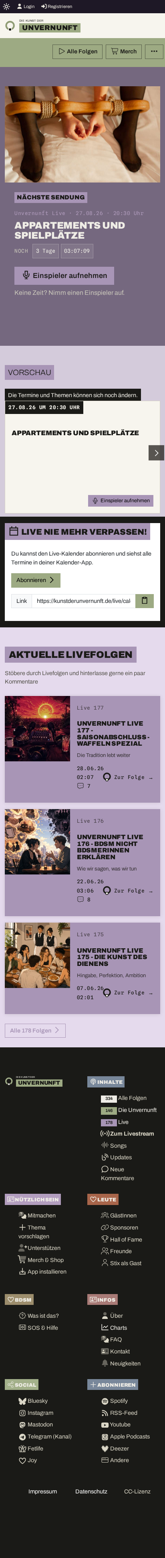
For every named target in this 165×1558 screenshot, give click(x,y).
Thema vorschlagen (33, 1232)
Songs (118, 1145)
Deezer (119, 1448)
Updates (120, 1157)
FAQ (115, 1339)
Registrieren (59, 6)
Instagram (39, 1413)
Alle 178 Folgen (31, 1030)
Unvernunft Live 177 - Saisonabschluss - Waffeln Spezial (113, 733)
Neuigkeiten (125, 1363)
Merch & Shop (45, 1260)
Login (28, 6)
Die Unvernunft (131, 1110)
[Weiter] (156, 453)
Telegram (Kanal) (49, 1436)
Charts (118, 1328)
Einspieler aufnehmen (69, 276)
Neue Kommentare (117, 1173)
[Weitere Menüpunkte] (154, 52)
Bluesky (37, 1401)
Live (117, 1122)
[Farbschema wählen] (6, 6)
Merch (128, 51)
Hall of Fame (125, 1239)
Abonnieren (31, 580)
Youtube (120, 1424)
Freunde (120, 1251)
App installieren (46, 1271)
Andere (119, 1460)
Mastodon (39, 1424)
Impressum (42, 1491)
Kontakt (119, 1351)
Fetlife (34, 1448)
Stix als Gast (125, 1263)
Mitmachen (41, 1215)
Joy (31, 1460)
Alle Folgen (81, 51)
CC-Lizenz (137, 1491)
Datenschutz (91, 1491)
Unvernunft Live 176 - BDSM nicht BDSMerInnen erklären (110, 847)
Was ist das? (42, 1316)
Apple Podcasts (129, 1436)
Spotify (118, 1401)
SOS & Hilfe (42, 1328)
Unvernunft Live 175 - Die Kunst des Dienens (112, 957)
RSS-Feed (123, 1413)
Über (116, 1316)
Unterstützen (43, 1248)
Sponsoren (123, 1227)
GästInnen (123, 1215)
